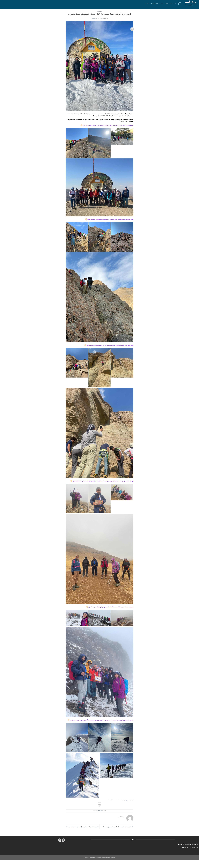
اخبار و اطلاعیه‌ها (154, 3)
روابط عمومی (93, 18)
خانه (175, 3)
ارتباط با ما (147, 3)
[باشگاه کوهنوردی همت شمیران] (190, 4)
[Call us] (59, 840)
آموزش (161, 3)
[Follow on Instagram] (63, 840)
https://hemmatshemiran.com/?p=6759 (118, 800)
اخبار (101, 11)
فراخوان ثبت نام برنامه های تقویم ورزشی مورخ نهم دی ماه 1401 (83, 827)
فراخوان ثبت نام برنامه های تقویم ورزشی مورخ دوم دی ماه (117, 827)
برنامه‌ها (167, 3)
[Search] (179, 3)
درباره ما (171, 3)
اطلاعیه (98, 11)
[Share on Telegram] (99, 805)
